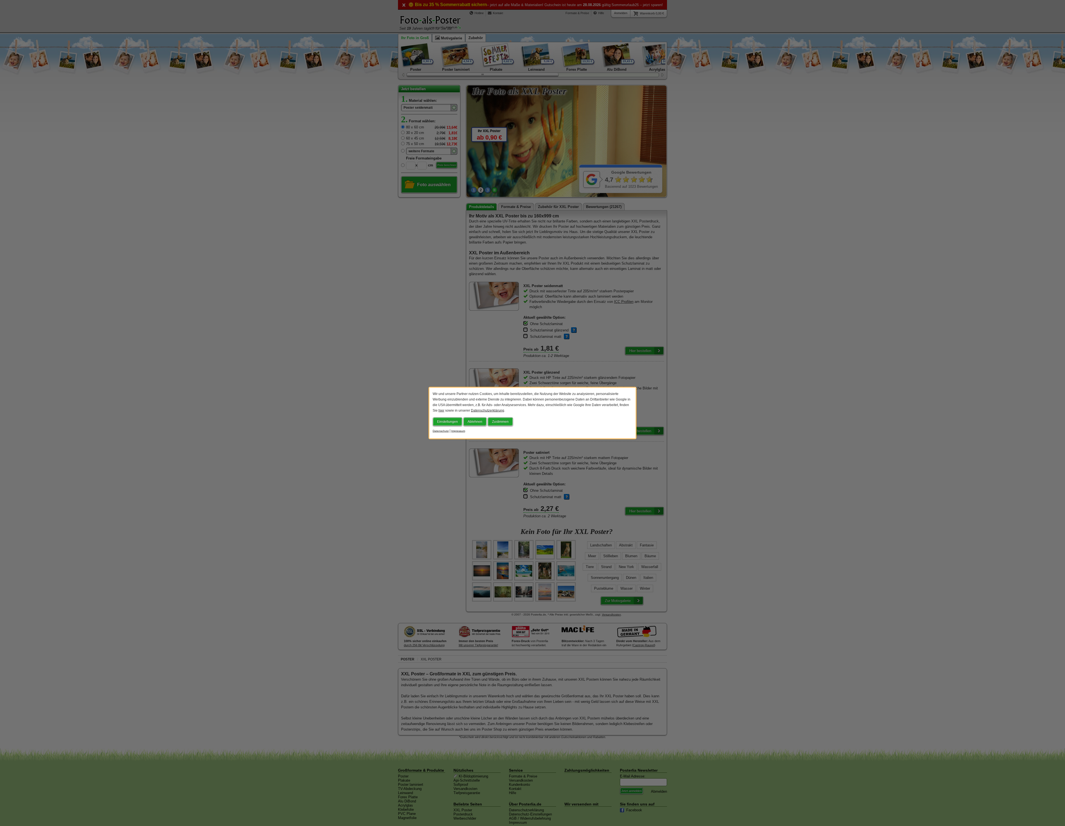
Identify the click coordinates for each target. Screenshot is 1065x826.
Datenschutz (441, 430)
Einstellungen (447, 422)
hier (441, 410)
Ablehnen (475, 422)
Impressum (458, 430)
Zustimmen (500, 422)
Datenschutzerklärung (487, 410)
